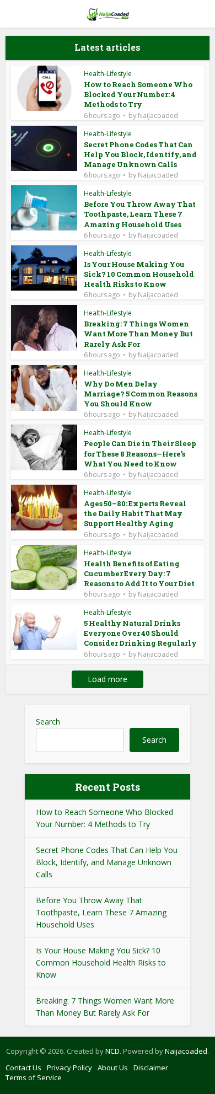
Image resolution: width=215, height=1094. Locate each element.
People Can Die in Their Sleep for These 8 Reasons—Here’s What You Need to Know (140, 453)
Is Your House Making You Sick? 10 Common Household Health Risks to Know (139, 274)
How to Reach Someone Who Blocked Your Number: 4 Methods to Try (138, 94)
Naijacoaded (158, 115)
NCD (112, 1051)
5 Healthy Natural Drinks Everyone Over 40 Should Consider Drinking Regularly (140, 633)
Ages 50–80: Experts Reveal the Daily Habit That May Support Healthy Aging (135, 513)
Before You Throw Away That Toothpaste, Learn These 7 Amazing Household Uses (140, 214)
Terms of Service (34, 1077)
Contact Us (23, 1067)
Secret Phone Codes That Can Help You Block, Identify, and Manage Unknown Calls (140, 154)
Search (48, 721)
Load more (107, 679)
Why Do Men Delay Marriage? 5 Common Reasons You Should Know (140, 394)
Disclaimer (150, 1067)
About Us (113, 1067)
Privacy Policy (69, 1067)
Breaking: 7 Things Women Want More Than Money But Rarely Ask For (138, 333)
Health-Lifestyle (108, 73)
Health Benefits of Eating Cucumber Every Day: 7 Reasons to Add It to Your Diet (139, 573)
